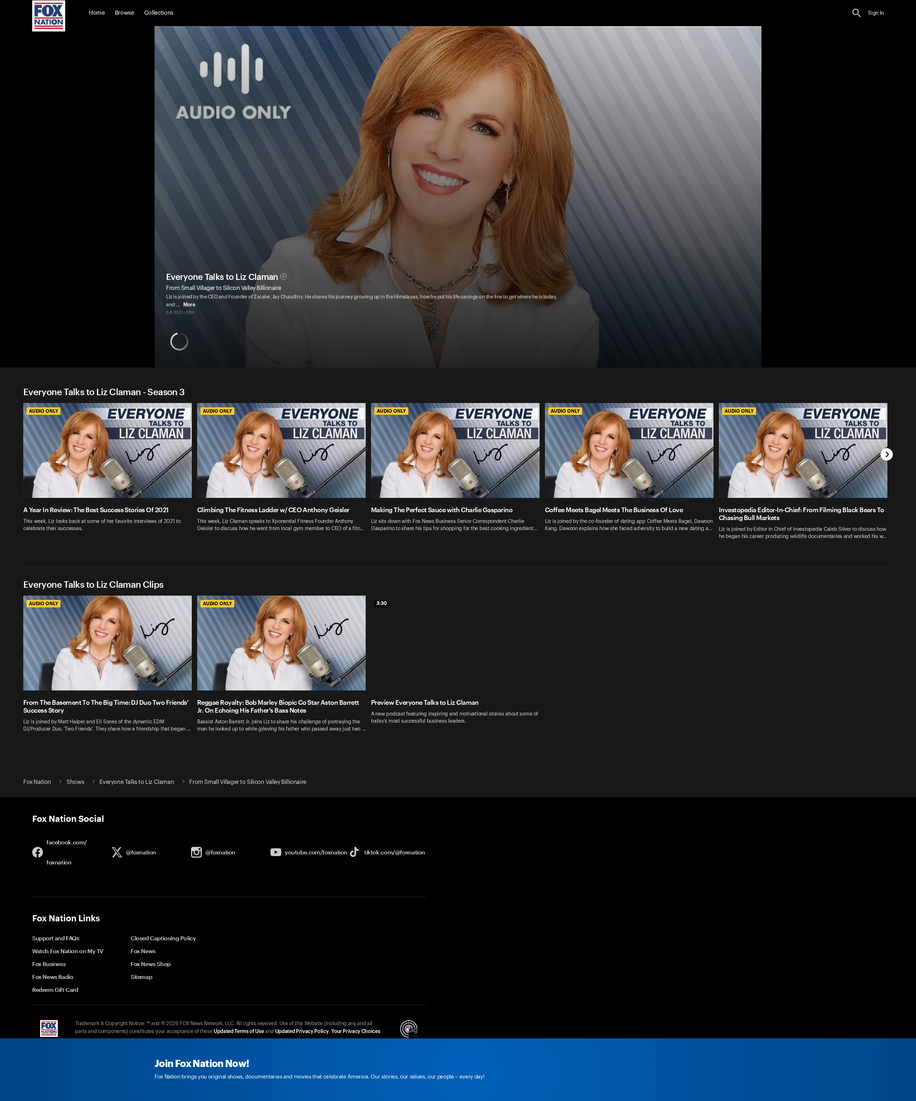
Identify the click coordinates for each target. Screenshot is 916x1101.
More (189, 304)
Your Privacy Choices (355, 1031)
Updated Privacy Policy (302, 1031)
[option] (110, 476)
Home (97, 13)
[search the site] (857, 13)
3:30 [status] (381, 603)
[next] (887, 455)
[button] (857, 13)
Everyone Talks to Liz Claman (222, 277)
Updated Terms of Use (239, 1031)
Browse (124, 13)
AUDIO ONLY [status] (43, 411)
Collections (159, 13)
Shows (75, 782)
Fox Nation (37, 782)
